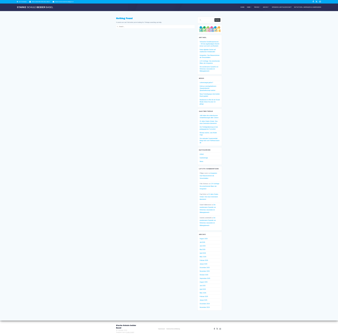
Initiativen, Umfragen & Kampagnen (307, 7)
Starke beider (35, 7)
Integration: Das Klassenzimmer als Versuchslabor (208, 175)
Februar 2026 (204, 260)
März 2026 (203, 256)
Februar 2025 (204, 296)
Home (242, 7)
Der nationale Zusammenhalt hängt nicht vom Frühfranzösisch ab (209, 140)
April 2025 (203, 289)
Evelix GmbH (130, 332)
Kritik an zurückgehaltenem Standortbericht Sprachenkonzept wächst (208, 88)
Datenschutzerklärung (173, 329)
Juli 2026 (202, 242)
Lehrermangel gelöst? (206, 82)
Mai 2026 (202, 249)
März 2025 (203, 293)
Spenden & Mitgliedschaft (282, 7)
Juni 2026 (203, 246)
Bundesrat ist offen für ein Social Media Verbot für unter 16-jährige (210, 102)
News (201, 161)
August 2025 (204, 282)
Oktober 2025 (204, 275)
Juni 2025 (203, 285)
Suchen (217, 20)
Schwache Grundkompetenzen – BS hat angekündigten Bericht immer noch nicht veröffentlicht (209, 44)
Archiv (265, 7)
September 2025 (205, 278)
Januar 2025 (203, 300)
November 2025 (205, 271)
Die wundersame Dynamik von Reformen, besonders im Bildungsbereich (209, 69)
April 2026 (203, 253)
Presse (256, 7)
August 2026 (204, 238)
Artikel (202, 154)
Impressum (161, 329)
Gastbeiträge (204, 158)
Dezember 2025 (205, 267)
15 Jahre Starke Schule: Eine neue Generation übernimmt (209, 196)
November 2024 (205, 307)
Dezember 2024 (205, 303)
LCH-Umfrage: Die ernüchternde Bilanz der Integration (210, 186)
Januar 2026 (203, 264)
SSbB (248, 7)
